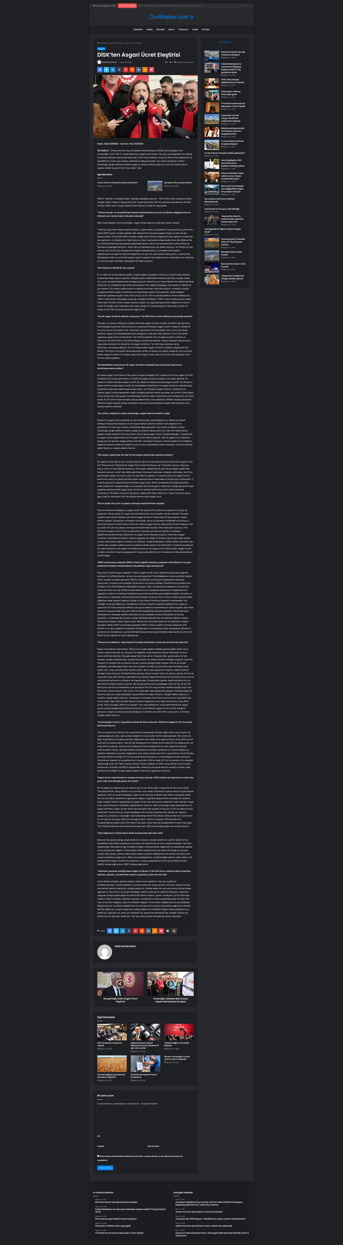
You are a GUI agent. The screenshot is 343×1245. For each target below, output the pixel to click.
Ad (99, 1136)
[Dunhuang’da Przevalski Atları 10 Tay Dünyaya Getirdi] (211, 243)
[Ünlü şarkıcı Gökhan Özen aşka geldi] (211, 95)
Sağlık (171, 29)
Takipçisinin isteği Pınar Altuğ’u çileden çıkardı (232, 277)
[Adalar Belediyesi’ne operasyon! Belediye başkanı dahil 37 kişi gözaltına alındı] (211, 68)
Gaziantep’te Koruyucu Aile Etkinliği (221, 209)
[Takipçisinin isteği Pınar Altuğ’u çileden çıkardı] (211, 279)
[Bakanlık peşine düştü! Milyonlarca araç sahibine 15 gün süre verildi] (145, 1032)
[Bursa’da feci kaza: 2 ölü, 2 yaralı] (211, 268)
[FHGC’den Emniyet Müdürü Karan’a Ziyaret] (211, 83)
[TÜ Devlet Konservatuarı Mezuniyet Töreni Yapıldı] (211, 107)
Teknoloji (183, 29)
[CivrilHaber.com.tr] (171, 17)
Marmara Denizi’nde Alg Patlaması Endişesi (233, 53)
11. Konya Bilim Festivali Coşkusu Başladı (232, 142)
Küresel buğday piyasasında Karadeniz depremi (111, 1075)
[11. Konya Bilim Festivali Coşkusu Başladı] (211, 145)
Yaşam (195, 29)
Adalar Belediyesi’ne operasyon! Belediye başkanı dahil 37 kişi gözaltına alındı (231, 68)
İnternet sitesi (153, 1146)
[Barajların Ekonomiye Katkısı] (155, 186)
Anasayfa (138, 29)
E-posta (101, 1146)
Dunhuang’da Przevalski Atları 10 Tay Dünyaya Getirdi (233, 242)
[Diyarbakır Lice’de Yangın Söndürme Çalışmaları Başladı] (211, 119)
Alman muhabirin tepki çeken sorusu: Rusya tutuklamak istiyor (232, 176)
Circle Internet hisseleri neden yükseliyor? (117, 182)
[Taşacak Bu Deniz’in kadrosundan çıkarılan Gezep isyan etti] (211, 220)
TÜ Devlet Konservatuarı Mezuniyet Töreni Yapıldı (233, 105)
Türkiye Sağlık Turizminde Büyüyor (176, 1044)
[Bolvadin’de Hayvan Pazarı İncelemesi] (145, 1063)
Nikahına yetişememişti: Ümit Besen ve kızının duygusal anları (233, 131)
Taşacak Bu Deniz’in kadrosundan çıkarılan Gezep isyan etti (232, 219)
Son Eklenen (225, 42)
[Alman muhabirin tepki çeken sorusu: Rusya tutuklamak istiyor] (211, 177)
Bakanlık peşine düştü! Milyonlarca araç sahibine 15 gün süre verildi (145, 1045)
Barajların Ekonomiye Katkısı (178, 182)
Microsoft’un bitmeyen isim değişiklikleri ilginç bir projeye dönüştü (232, 189)
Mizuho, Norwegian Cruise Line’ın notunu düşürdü (177, 1057)
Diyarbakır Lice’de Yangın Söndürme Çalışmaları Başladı (230, 118)
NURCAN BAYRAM (109, 62)
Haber (149, 29)
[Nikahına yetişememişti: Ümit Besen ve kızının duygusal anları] (211, 132)
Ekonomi (160, 29)
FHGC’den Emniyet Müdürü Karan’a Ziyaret (155, 6)
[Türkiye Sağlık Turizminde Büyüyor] (179, 1032)
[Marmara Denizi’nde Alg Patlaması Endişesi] (211, 56)
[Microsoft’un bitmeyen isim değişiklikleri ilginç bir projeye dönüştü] (211, 190)
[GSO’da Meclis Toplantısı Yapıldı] (112, 1032)
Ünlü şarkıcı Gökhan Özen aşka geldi (231, 93)
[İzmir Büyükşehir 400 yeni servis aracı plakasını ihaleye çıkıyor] (211, 164)
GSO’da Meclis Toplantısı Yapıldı (109, 1044)
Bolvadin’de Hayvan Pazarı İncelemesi (144, 1075)
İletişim (205, 29)
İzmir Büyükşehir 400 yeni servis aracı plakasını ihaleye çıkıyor (233, 163)
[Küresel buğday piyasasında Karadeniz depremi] (112, 1063)
